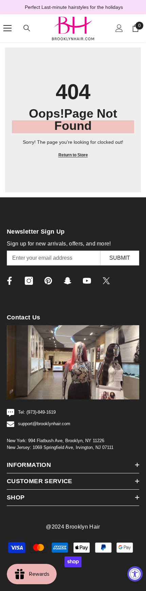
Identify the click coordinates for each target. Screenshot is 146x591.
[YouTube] (87, 281)
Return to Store (73, 155)
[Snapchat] (67, 281)
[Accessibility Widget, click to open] (135, 574)
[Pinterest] (48, 281)
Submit (119, 258)
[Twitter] (106, 281)
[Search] (27, 28)
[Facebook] (9, 281)
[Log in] (119, 28)
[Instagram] (29, 281)
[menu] (7, 28)
